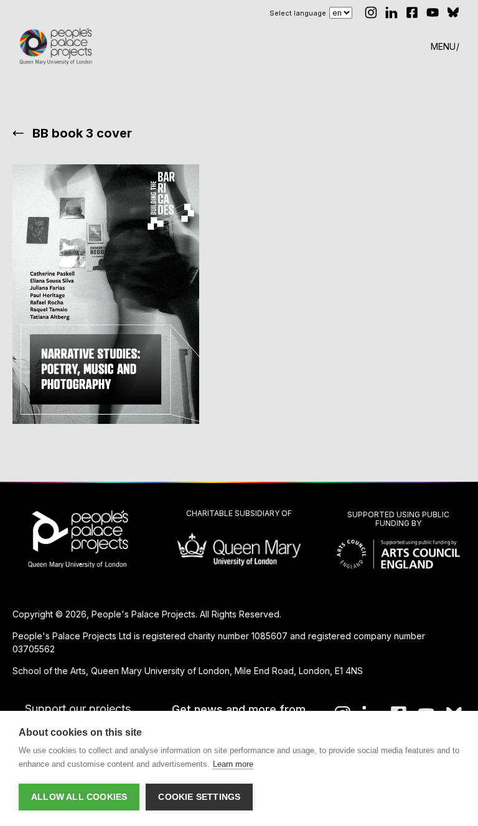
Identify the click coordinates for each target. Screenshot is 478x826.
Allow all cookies (79, 797)
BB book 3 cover (82, 133)
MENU (443, 46)
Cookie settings (199, 797)
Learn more (233, 764)
